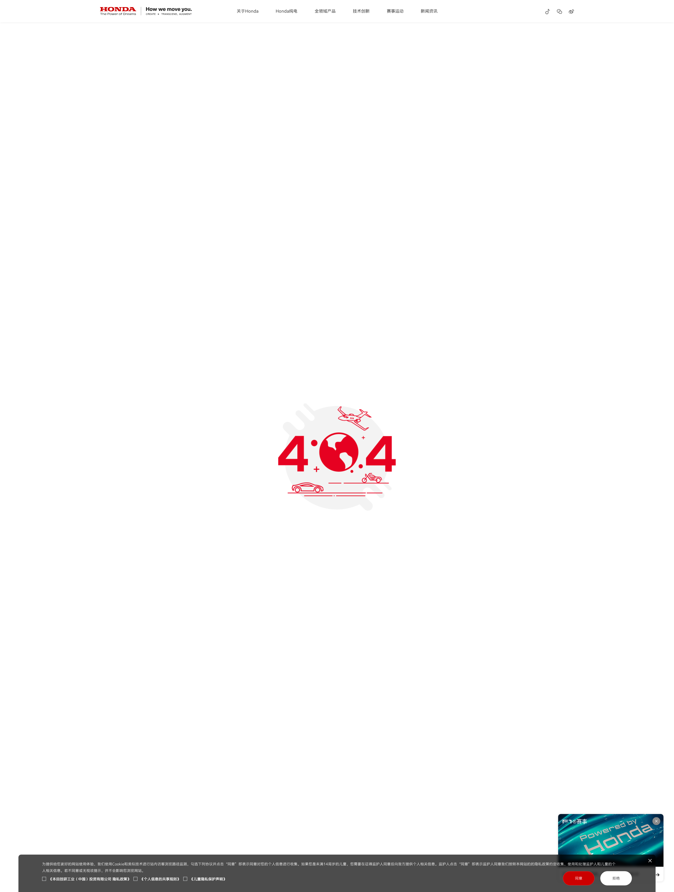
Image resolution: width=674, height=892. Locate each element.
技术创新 (361, 11)
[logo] (146, 11)
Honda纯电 (287, 11)
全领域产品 (325, 11)
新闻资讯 (429, 11)
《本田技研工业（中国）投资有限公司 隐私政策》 (90, 879)
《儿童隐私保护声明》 (208, 879)
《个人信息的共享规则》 (160, 879)
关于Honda (248, 11)
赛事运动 (395, 11)
